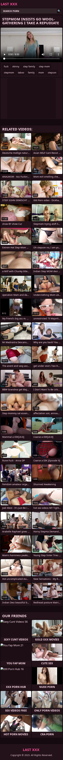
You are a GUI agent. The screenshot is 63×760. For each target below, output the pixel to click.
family (31, 72)
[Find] (59, 11)
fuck (6, 66)
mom (41, 72)
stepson (52, 72)
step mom (44, 66)
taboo (21, 72)
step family (29, 66)
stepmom (9, 72)
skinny (15, 66)
